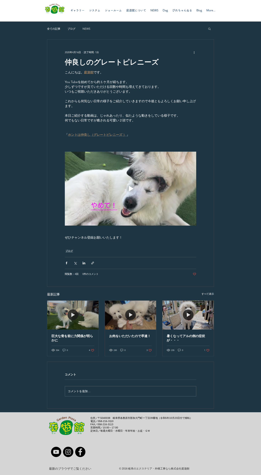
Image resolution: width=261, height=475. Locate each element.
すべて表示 (208, 293)
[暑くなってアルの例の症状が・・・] (188, 315)
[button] (209, 28)
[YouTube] (56, 452)
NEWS (86, 28)
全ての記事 (53, 28)
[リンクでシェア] (92, 263)
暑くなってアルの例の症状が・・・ (186, 338)
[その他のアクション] (194, 52)
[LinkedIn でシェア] (84, 263)
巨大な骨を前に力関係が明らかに (72, 338)
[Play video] (130, 189)
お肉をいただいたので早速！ (130, 336)
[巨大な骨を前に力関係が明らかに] (73, 315)
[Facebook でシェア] (66, 263)
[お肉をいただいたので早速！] (130, 315)
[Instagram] (68, 452)
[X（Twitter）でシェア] (75, 263)
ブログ (71, 28)
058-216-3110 (105, 421)
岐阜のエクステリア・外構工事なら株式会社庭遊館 (158, 468)
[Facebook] (80, 452)
